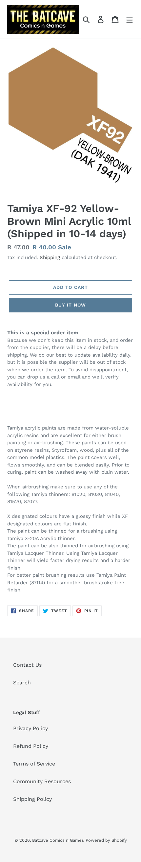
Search (22, 682)
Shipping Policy (32, 799)
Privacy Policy (30, 728)
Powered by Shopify (106, 840)
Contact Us (27, 665)
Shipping (50, 257)
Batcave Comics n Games (58, 840)
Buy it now (70, 305)
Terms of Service (34, 764)
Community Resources (42, 781)
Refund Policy (30, 746)
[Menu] (129, 19)
